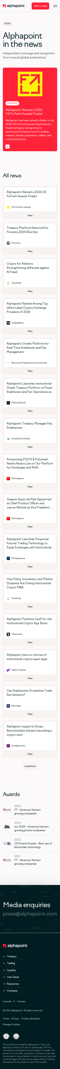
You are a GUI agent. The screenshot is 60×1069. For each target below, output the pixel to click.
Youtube (21, 1001)
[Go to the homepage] (15, 946)
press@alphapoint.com (30, 913)
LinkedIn (7, 1001)
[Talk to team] (40, 5)
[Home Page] (14, 6)
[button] (55, 6)
